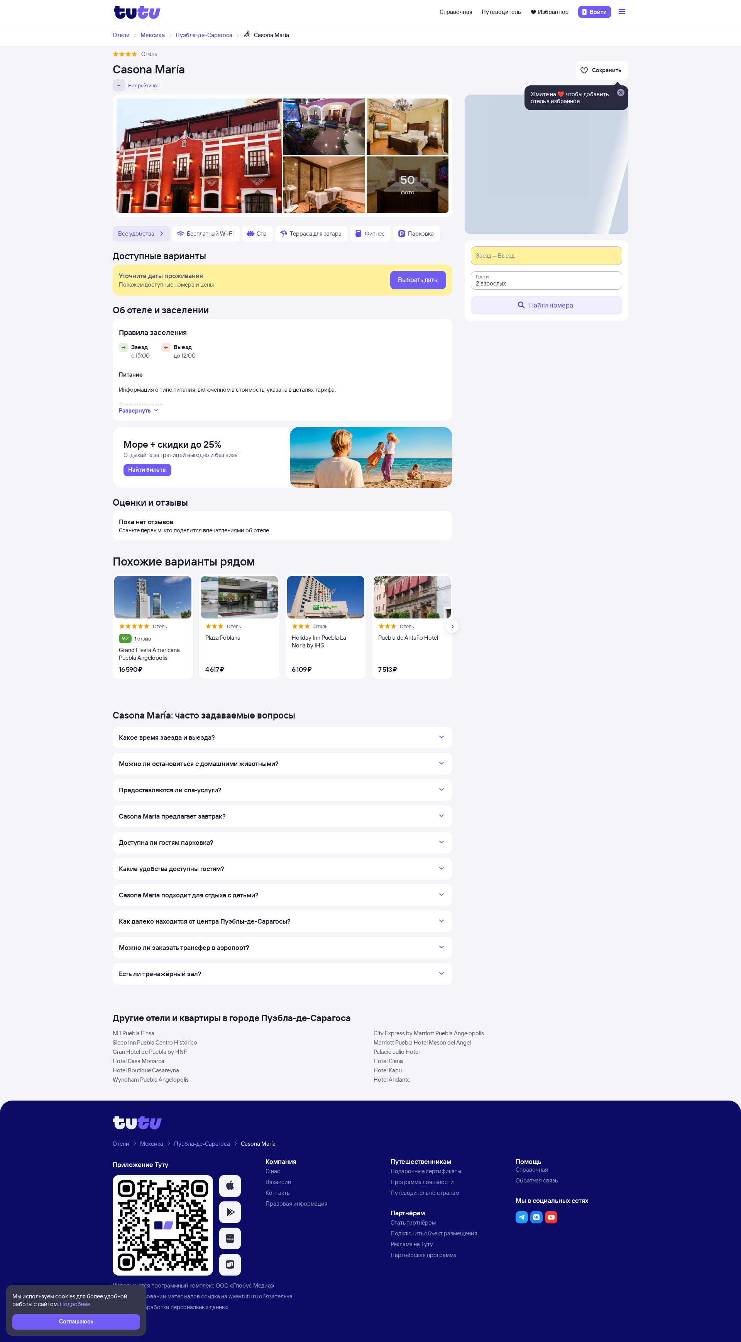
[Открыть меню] (623, 12)
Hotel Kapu (388, 1070)
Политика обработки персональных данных (170, 1307)
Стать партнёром (413, 1222)
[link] (147, 470)
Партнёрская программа (424, 1255)
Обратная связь (537, 1180)
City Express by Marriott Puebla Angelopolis (429, 1033)
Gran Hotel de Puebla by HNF (150, 1051)
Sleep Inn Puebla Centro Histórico (155, 1042)
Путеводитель (501, 11)
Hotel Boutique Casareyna (146, 1070)
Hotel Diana (388, 1061)
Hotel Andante (392, 1079)
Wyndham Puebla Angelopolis (151, 1079)
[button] (230, 1186)
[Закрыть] (620, 93)
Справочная (456, 11)
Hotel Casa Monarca (138, 1061)
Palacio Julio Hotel (397, 1051)
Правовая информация (297, 1203)
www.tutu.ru (243, 1296)
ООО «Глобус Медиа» (245, 1285)
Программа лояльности (422, 1182)
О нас (273, 1171)
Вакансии (278, 1182)
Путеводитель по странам (425, 1192)
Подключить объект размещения (434, 1233)
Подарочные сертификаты (426, 1171)
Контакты (278, 1192)
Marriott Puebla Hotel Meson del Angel (422, 1042)
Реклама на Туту (412, 1244)
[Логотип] (137, 12)
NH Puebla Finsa (133, 1033)
